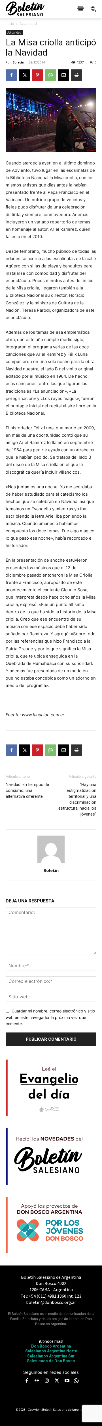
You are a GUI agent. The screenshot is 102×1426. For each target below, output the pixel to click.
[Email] (63, 75)
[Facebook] (11, 75)
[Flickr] (37, 1381)
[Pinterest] (37, 75)
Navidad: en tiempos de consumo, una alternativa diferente (27, 790)
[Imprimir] (76, 75)
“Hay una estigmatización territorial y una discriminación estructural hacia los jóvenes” (77, 799)
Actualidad (28, 23)
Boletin (18, 62)
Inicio (10, 23)
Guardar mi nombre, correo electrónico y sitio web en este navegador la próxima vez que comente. (50, 1017)
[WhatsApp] (50, 75)
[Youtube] (67, 1381)
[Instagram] (46, 1381)
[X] (24, 75)
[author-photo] (51, 862)
